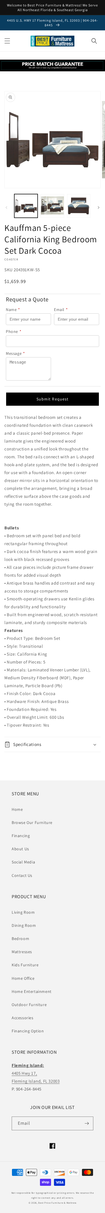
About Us (20, 848)
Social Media (23, 862)
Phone (14, 331)
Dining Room (24, 925)
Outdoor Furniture (29, 1004)
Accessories (23, 1017)
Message (15, 353)
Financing (21, 835)
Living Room (23, 912)
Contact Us (22, 875)
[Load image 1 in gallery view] (26, 205)
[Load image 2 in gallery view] (52, 205)
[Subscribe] (86, 1123)
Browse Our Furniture (32, 822)
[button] (7, 40)
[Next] (98, 207)
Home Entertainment (32, 991)
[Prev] (6, 207)
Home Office (23, 978)
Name (13, 309)
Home (17, 809)
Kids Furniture (25, 964)
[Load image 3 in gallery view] (78, 205)
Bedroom (20, 938)
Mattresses (22, 951)
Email (61, 309)
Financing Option (28, 1031)
